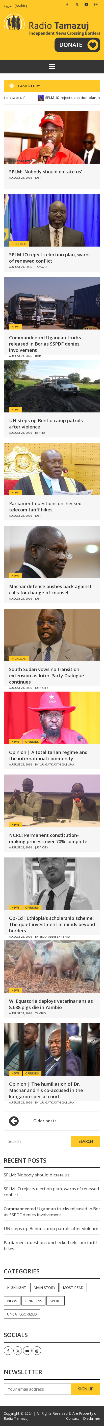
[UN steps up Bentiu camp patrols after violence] (52, 386)
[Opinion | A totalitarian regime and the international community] (52, 718)
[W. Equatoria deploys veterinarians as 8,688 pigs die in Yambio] (52, 966)
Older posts (45, 1121)
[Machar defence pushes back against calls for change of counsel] (52, 552)
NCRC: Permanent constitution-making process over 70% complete (48, 838)
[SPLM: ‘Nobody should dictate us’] (52, 137)
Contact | (74, 1418)
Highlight (19, 244)
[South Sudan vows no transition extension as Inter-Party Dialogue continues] (52, 635)
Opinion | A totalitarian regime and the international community (48, 755)
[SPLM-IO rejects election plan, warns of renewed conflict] (52, 220)
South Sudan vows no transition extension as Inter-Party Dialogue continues (46, 675)
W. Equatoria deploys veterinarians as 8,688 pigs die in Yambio (51, 1004)
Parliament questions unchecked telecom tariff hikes (45, 506)
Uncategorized (22, 1314)
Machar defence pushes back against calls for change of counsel (50, 589)
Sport (55, 1300)
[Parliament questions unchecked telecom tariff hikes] (52, 469)
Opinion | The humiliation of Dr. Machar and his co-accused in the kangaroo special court (46, 1090)
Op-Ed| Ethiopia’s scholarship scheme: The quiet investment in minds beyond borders (52, 924)
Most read (73, 1287)
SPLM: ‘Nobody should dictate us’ (45, 172)
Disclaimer (91, 1418)
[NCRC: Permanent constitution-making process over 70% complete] (52, 801)
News (15, 327)
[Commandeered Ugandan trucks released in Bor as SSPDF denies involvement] (52, 303)
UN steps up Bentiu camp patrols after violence (51, 1228)
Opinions (32, 741)
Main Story (44, 1287)
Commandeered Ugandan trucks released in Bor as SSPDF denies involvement (45, 344)
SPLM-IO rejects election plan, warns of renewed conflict (50, 258)
